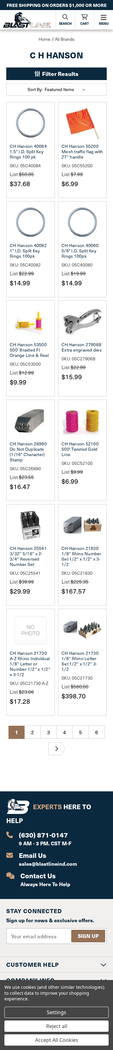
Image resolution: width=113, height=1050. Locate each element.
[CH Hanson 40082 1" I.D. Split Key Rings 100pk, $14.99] (31, 222)
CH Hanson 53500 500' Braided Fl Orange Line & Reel (29, 350)
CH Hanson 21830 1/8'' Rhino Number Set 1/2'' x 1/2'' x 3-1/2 (81, 556)
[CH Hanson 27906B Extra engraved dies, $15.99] (82, 321)
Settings (56, 1012)
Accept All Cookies (56, 1040)
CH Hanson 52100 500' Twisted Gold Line (80, 449)
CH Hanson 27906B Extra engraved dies (82, 347)
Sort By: (35, 89)
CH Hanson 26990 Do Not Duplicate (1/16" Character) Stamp (28, 451)
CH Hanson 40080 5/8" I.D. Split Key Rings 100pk (80, 251)
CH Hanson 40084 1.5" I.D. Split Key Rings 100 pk (28, 151)
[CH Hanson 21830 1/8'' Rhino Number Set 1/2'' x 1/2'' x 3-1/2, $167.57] (82, 525)
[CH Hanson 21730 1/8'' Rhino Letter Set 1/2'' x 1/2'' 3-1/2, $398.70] (82, 630)
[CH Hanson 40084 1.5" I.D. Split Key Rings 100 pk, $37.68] (31, 123)
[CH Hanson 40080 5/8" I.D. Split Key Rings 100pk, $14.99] (82, 222)
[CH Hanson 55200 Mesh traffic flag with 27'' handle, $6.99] (82, 123)
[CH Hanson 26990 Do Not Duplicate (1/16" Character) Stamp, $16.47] (31, 421)
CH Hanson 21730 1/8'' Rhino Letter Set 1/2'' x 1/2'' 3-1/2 (80, 661)
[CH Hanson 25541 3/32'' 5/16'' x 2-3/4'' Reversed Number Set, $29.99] (31, 525)
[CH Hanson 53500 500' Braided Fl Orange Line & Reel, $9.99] (31, 321)
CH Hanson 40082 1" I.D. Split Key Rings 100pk (28, 251)
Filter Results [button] (59, 74)
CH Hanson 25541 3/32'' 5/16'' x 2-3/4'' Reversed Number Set (28, 556)
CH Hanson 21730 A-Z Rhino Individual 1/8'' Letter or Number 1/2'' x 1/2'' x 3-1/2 (30, 663)
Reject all (56, 1026)
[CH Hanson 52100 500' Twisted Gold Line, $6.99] (82, 421)
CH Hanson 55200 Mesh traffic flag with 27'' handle (82, 151)
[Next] (56, 748)
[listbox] (66, 89)
